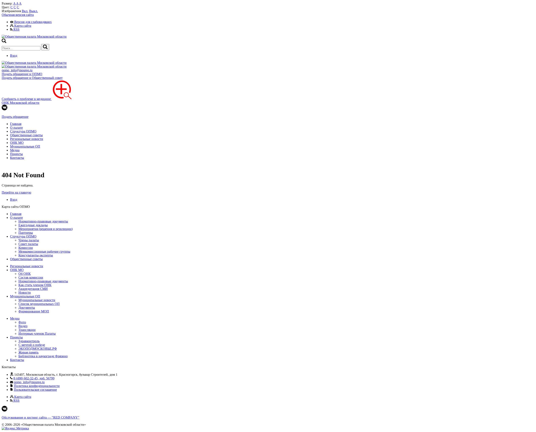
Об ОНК (24, 273)
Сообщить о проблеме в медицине (27, 99)
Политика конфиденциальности (37, 386)
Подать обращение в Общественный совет (32, 78)
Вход (13, 55)
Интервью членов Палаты (37, 333)
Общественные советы (26, 135)
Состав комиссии (30, 277)
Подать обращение (15, 116)
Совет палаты (28, 244)
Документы (26, 307)
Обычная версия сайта (18, 15)
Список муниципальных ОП (39, 304)
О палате (16, 127)
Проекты (16, 154)
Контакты (17, 157)
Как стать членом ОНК (35, 285)
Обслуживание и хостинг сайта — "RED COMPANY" (40, 417)
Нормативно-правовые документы (43, 221)
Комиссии (25, 247)
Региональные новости (26, 139)
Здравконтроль (29, 341)
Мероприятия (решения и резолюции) (45, 229)
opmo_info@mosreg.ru (17, 70)
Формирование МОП (33, 311)
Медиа (14, 150)
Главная (15, 124)
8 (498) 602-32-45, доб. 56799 (33, 378)
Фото (22, 322)
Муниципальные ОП (25, 146)
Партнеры (25, 232)
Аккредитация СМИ (33, 289)
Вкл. (25, 11)
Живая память (28, 352)
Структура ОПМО (23, 131)
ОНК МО (17, 142)
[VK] (4, 109)
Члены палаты (28, 240)
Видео (22, 326)
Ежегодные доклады (33, 225)
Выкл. (33, 11)
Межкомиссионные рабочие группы (44, 251)
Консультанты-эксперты (35, 255)
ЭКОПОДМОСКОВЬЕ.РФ (37, 348)
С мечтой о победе (31, 345)
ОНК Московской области (20, 102)
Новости (24, 292)
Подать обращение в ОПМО (22, 74)
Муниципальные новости (36, 300)
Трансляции (27, 330)
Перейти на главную (16, 192)
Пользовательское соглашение (35, 389)
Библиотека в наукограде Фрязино (43, 356)
